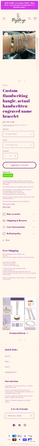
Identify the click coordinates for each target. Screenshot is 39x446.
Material (6, 129)
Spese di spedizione (8, 125)
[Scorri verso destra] (24, 81)
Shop (7, 361)
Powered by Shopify (24, 443)
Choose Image (8, 175)
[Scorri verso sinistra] (14, 81)
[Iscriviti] (31, 416)
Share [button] (8, 240)
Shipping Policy (11, 372)
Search (7, 356)
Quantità (6, 151)
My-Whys (16, 443)
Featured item (17, 333)
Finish (5, 140)
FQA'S (7, 367)
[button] (4, 18)
